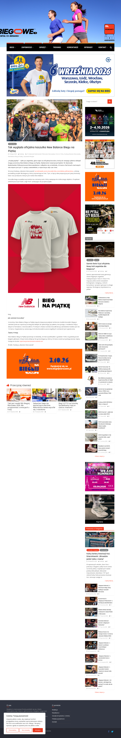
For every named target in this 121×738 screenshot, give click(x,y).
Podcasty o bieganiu (94, 528)
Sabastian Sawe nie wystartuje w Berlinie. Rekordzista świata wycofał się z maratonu (44, 406)
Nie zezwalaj (26, 730)
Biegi (12, 47)
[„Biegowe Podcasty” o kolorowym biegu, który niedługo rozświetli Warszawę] (91, 585)
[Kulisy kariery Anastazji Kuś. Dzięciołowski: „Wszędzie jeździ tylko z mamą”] (99, 533)
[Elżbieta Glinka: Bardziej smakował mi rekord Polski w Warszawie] (91, 609)
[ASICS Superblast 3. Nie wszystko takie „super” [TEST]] (91, 434)
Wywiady (88, 47)
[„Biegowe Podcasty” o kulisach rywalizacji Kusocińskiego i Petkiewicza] (91, 642)
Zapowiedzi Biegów (28, 156)
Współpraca (55, 713)
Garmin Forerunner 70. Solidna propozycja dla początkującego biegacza (105, 369)
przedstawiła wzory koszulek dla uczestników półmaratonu (54, 171)
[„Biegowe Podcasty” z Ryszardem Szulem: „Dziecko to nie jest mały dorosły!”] (91, 666)
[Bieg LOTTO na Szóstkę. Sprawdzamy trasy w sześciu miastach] (70, 390)
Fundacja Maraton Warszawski (72, 154)
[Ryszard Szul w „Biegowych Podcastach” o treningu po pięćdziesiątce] (91, 598)
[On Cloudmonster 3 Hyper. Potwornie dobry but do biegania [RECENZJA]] (91, 355)
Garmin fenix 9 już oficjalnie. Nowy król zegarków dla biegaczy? (98, 266)
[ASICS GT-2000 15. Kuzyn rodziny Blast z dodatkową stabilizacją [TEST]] (91, 333)
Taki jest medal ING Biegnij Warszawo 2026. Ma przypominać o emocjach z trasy (19, 406)
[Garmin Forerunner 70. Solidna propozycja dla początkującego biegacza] (91, 366)
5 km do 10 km (59, 154)
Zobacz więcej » (100, 456)
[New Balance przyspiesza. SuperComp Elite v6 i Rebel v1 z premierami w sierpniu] (91, 377)
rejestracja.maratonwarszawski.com (31, 341)
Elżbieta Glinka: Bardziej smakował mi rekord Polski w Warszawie (105, 611)
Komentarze (72, 47)
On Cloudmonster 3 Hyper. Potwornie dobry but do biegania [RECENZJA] (105, 358)
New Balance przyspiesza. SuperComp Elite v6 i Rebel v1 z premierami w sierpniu (105, 380)
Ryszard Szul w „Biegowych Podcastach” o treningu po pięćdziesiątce (105, 600)
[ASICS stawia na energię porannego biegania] (91, 323)
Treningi (57, 47)
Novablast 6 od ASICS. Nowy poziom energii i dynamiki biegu (104, 448)
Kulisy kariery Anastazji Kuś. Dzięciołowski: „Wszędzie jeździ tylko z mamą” (98, 556)
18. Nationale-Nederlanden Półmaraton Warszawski (41, 154)
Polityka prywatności (58, 719)
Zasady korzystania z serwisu (61, 716)
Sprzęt (42, 47)
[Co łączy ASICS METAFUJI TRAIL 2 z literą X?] (91, 401)
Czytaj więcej (109, 293)
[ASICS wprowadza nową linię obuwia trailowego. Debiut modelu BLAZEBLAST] (91, 421)
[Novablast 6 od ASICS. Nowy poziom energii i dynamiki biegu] (91, 445)
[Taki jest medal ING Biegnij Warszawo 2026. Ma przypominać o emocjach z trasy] (19, 390)
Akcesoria (90, 260)
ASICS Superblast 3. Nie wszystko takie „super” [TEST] (104, 437)
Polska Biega (12, 144)
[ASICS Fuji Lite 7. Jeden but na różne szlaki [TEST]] (91, 411)
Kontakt (102, 47)
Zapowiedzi (26, 47)
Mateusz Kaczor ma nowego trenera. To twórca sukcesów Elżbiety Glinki (105, 634)
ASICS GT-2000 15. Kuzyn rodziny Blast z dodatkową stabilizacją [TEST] (105, 336)
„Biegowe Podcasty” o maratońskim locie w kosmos (104, 658)
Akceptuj (37, 730)
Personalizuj (12, 730)
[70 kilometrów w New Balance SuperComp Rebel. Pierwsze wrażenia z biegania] (91, 297)
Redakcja (21, 154)
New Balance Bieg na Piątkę (15, 156)
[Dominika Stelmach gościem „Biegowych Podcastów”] (91, 620)
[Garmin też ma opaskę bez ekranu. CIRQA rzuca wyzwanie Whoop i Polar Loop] (91, 388)
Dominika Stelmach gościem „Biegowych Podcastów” (103, 623)
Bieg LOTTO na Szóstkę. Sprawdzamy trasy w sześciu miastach (68, 405)
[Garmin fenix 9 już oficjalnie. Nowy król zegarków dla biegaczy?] (99, 243)
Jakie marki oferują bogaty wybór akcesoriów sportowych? (105, 347)
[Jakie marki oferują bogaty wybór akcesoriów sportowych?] (91, 344)
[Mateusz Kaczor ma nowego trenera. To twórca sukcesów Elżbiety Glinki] (91, 631)
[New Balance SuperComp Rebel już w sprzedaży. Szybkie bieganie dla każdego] (91, 310)
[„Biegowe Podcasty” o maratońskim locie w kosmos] (91, 655)
